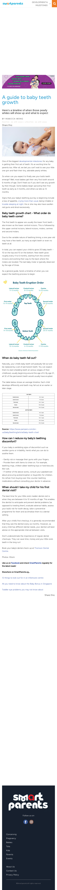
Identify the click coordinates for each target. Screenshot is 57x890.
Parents (9, 854)
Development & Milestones (40, 4)
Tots (8, 846)
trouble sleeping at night (12, 204)
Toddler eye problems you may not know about (22, 589)
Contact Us (11, 871)
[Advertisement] (28, 40)
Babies (9, 842)
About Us (10, 867)
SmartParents (35, 563)
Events (9, 858)
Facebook (15, 563)
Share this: (7, 125)
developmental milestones (30, 161)
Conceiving (11, 834)
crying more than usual (28, 201)
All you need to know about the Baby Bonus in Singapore (27, 584)
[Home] (13, 4)
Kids (8, 850)
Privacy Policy (12, 875)
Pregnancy (11, 838)
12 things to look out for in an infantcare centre (22, 578)
